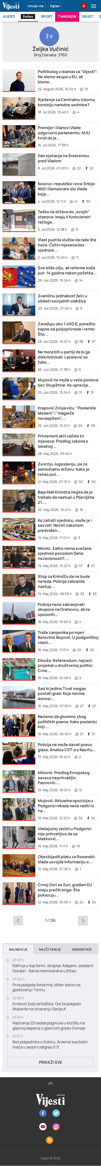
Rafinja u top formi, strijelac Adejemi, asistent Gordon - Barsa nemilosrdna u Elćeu (53, 968)
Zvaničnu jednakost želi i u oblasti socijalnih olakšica (62, 298)
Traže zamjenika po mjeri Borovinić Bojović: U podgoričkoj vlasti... (68, 637)
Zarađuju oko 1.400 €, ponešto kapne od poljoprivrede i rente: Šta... (67, 329)
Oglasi (55, 6)
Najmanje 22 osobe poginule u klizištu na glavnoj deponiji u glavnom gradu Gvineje (49, 1025)
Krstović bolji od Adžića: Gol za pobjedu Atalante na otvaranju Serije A (47, 1006)
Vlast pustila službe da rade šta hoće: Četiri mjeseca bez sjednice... (67, 245)
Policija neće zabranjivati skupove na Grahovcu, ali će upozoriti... (64, 609)
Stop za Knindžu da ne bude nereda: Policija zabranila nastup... (64, 581)
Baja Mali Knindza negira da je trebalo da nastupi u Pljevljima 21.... (66, 497)
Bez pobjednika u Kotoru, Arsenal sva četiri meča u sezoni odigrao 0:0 (50, 1044)
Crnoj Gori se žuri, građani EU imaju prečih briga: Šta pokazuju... (65, 890)
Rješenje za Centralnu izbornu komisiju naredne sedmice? (66, 102)
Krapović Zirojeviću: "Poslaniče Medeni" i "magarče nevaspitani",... (67, 413)
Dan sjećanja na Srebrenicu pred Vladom (63, 158)
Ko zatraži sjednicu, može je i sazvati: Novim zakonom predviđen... (65, 525)
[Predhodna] (18, 920)
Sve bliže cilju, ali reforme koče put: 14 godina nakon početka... (67, 270)
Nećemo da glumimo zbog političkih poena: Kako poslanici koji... (67, 722)
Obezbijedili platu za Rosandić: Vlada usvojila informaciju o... (67, 859)
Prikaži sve (50, 1062)
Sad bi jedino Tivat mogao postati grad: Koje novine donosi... (62, 694)
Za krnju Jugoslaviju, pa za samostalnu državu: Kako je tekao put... (63, 469)
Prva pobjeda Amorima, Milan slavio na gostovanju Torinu (46, 987)
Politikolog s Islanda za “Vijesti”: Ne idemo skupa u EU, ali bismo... (67, 77)
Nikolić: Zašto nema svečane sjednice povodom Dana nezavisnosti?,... (65, 553)
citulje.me (36, 6)
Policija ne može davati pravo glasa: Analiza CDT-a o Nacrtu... (67, 747)
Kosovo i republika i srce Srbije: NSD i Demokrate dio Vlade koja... (67, 189)
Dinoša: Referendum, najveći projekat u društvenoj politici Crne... (65, 665)
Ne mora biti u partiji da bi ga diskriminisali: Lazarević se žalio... (64, 357)
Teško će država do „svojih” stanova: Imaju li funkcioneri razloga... (64, 217)
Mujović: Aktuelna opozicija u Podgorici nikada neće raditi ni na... (66, 806)
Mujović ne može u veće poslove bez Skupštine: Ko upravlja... (68, 382)
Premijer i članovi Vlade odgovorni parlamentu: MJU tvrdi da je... (64, 133)
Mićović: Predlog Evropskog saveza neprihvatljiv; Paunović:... (64, 778)
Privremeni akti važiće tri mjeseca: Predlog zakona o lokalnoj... (63, 441)
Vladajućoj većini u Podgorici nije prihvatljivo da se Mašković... (64, 834)
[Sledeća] (83, 920)
